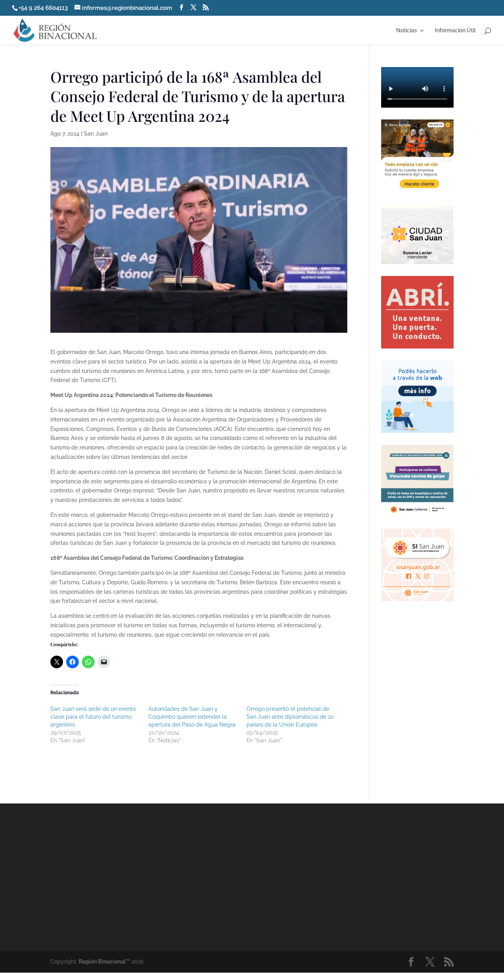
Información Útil (455, 31)
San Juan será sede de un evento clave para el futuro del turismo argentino (93, 717)
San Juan (95, 133)
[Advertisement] (322, 877)
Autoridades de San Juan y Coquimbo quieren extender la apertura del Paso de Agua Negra (191, 717)
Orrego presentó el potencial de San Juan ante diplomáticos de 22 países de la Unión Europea (290, 717)
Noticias (406, 31)
